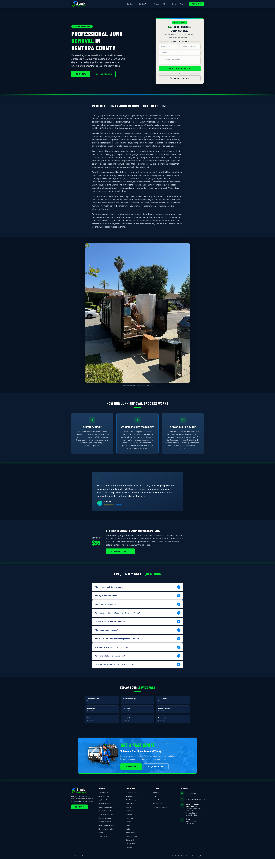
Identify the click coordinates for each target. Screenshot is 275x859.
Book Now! (131, 766)
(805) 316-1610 (105, 74)
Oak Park (129, 807)
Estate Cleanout (104, 803)
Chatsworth (130, 840)
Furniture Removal (105, 796)
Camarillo (129, 822)
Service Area (143, 4)
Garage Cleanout (105, 822)
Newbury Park (130, 796)
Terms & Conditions (160, 807)
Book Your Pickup (181, 68)
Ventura (128, 825)
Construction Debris (106, 807)
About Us (156, 792)
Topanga (129, 847)
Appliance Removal (105, 800)
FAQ (154, 796)
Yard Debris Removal (106, 814)
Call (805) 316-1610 (181, 78)
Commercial (103, 836)
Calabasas (129, 811)
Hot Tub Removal (105, 811)
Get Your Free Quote (120, 551)
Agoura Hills (130, 803)
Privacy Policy (158, 803)
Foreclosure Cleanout (106, 825)
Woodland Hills (131, 833)
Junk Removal (103, 792)
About (165, 4)
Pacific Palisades (131, 836)
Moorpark (129, 818)
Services (130, 4)
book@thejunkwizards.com (195, 799)
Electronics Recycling (106, 829)
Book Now (196, 4)
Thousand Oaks (131, 792)
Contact (183, 4)
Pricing (156, 4)
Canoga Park (130, 844)
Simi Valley (129, 814)
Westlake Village (131, 800)
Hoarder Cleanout (105, 818)
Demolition (102, 833)
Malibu (128, 829)
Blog (174, 4)
